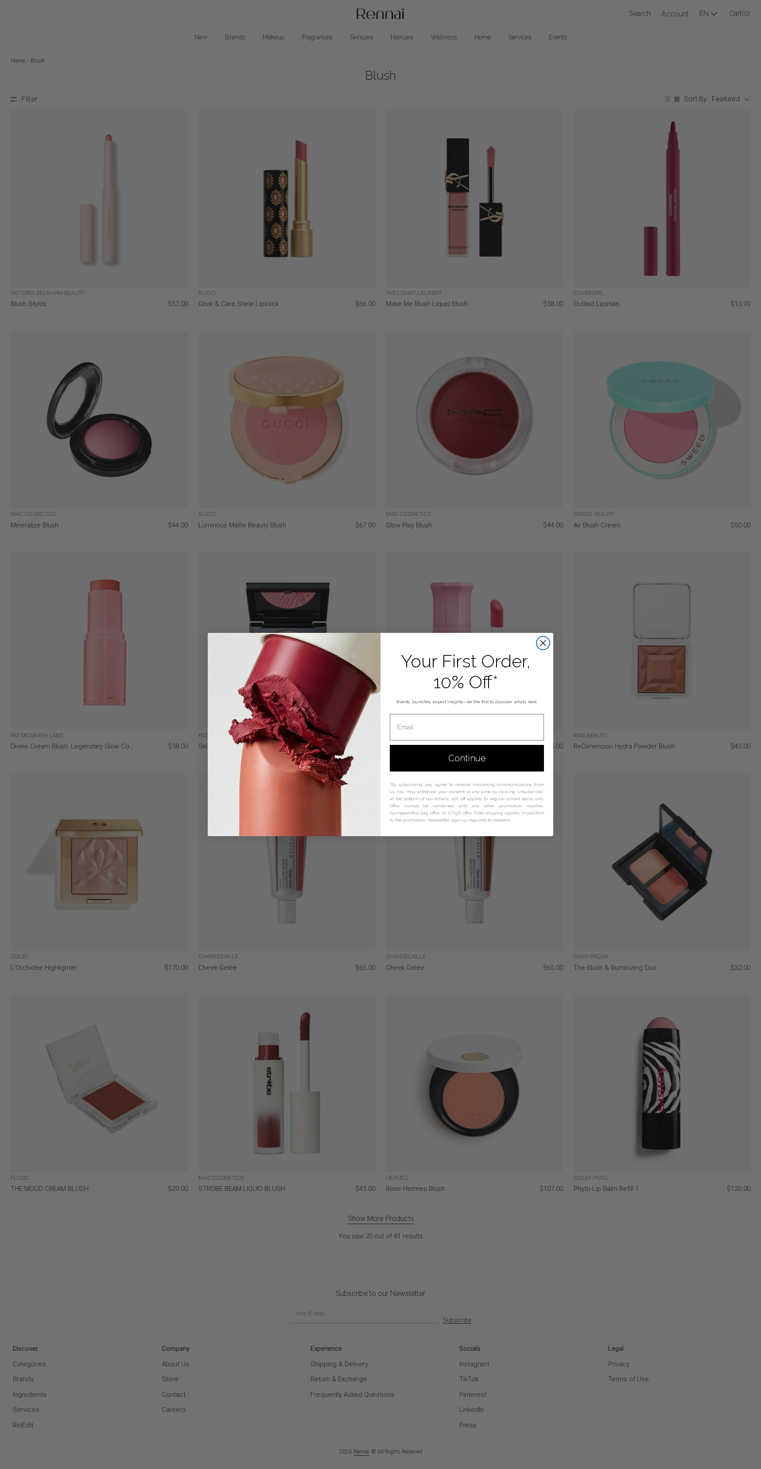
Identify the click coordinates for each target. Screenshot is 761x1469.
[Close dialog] (543, 643)
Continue (467, 758)
